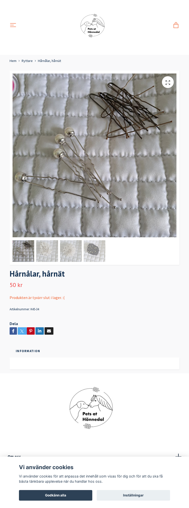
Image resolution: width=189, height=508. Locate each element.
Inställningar (133, 495)
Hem (13, 61)
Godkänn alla (55, 495)
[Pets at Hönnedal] (94, 25)
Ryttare (27, 61)
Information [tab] (28, 351)
